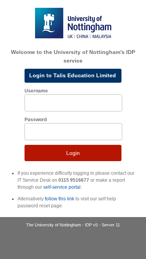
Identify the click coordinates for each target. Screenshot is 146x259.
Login (73, 153)
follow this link (59, 199)
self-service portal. (62, 187)
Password (36, 119)
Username (36, 91)
